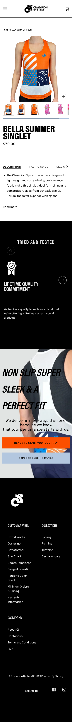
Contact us (15, 636)
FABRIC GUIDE (38, 166)
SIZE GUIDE (63, 166)
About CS (14, 629)
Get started (15, 550)
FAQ (10, 649)
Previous (10, 250)
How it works (16, 537)
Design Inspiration (19, 569)
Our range (14, 543)
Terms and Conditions (22, 642)
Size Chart (14, 556)
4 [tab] (50, 340)
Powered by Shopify (52, 676)
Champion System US (23, 676)
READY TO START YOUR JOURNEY (36, 442)
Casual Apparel (51, 556)
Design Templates (19, 563)
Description (12, 166)
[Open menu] (8, 8)
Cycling (46, 537)
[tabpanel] (34, 290)
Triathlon (47, 550)
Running (47, 543)
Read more (10, 207)
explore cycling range (36, 458)
